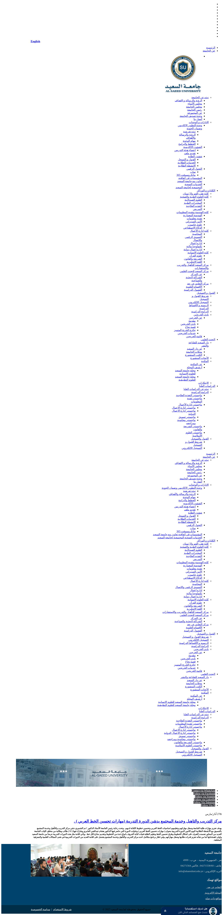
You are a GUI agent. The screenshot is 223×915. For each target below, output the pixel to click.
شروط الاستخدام (62, 909)
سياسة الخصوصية (40, 909)
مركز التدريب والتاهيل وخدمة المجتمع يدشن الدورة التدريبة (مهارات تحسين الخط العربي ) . (148, 821)
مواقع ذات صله (213, 898)
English (35, 41)
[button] (190, 911)
